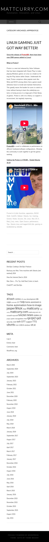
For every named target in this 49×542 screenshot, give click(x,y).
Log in (9, 339)
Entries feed (11, 343)
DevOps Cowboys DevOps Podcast (19, 267)
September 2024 (12, 369)
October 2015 (11, 506)
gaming (37, 224)
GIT (18, 302)
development (31, 299)
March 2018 (11, 428)
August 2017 (11, 439)
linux (18, 308)
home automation (17, 305)
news (17, 221)
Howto (15, 219)
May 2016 (10, 483)
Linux (29, 219)
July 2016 (10, 475)
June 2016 (10, 479)
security (9, 322)
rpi (28, 318)
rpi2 (33, 318)
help (22, 302)
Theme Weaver (32, 538)
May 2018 (10, 424)
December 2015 (12, 498)
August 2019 (11, 408)
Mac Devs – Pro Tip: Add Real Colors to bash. (23, 281)
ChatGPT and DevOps (14, 285)
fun (30, 216)
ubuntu (11, 324)
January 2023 (11, 381)
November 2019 (12, 404)
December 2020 (12, 396)
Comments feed (12, 347)
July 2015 (10, 518)
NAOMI (19, 227)
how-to (31, 305)
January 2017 (11, 459)
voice (21, 325)
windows (27, 325)
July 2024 (10, 373)
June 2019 (10, 412)
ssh (19, 321)
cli (22, 299)
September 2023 (12, 377)
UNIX (17, 325)
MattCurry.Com (24, 9)
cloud (24, 299)
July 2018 (10, 420)
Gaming (35, 216)
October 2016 (11, 467)
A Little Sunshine (19, 213)
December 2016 (12, 463)
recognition (19, 319)
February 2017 (12, 455)
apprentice (29, 213)
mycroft (15, 315)
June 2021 (10, 392)
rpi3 (38, 318)
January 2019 (11, 416)
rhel (25, 319)
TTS (34, 321)
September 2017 (12, 435)
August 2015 (11, 514)
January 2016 (11, 494)
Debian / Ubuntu (23, 216)
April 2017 (10, 447)
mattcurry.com (19, 311)
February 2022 (12, 384)
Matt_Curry (10, 221)
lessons (20, 219)
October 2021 (11, 388)
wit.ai (33, 325)
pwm (13, 319)
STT (23, 321)
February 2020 (12, 400)
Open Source (24, 221)
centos (18, 299)
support (29, 322)
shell (14, 322)
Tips (8, 224)
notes (36, 315)
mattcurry (33, 308)
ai (8, 298)
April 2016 (10, 487)
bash (11, 299)
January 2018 (11, 432)
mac (24, 309)
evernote (14, 302)
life (25, 219)
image (38, 305)
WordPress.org (12, 351)
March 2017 (11, 451)
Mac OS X (35, 219)
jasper (11, 308)
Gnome (9, 219)
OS (40, 315)
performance (34, 221)
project (9, 318)
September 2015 (12, 510)
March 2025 (11, 365)
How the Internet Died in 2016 (17, 277)
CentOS (14, 216)
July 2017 (10, 443)
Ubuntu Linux (15, 224)
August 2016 (11, 471)
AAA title (31, 224)
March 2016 (11, 490)
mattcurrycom (33, 312)
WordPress (33, 535)
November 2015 (12, 502)
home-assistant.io (33, 302)
